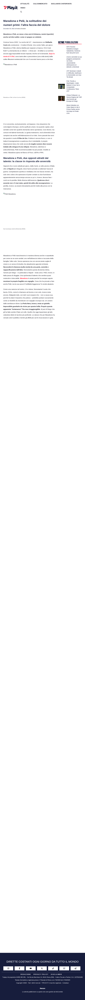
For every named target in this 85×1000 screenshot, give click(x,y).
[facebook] (19, 968)
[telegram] (75, 968)
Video (22, 8)
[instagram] (8, 968)
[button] (21, 12)
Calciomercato (40, 4)
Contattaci (66, 983)
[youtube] (31, 968)
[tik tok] (53, 968)
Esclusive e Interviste (61, 4)
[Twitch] (64, 968)
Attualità (24, 4)
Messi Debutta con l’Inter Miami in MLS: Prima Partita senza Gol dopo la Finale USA (73, 109)
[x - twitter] (42, 968)
